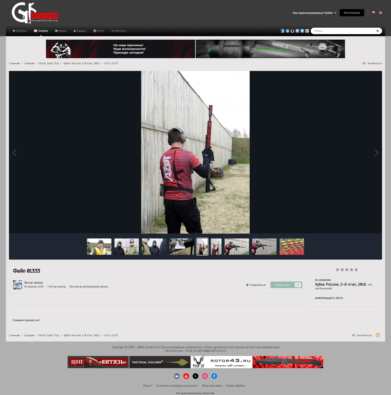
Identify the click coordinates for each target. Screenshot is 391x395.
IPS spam (182, 393)
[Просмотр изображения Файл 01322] (237, 246)
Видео (62, 30)
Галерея (42, 30)
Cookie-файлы (235, 385)
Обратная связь (212, 385)
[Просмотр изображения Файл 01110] (99, 246)
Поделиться (257, 284)
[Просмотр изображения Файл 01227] (181, 246)
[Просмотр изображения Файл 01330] (216, 246)
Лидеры (81, 30)
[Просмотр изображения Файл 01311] (292, 246)
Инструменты (364, 226)
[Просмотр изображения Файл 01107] (126, 246)
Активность (118, 30)
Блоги (100, 30)
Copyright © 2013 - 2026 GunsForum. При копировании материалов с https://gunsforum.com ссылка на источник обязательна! (195, 347)
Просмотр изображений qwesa (88, 286)
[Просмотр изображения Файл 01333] (202, 246)
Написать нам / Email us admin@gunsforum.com (195, 350)
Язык (147, 385)
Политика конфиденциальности (177, 385)
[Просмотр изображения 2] (264, 246)
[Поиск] (377, 31)
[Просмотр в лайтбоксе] (195, 152)
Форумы (21, 30)
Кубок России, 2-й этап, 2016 (340, 284)
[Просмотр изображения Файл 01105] (154, 246)
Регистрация (352, 12)
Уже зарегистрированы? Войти (313, 12)
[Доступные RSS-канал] (378, 335)
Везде (364, 30)
